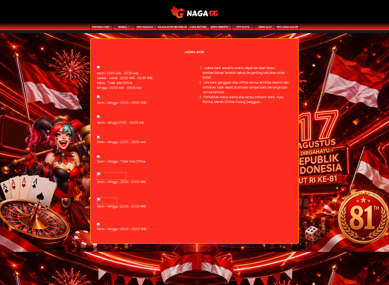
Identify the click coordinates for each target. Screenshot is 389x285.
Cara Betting (198, 27)
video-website (220, 27)
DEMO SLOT (265, 27)
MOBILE (123, 27)
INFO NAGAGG (145, 27)
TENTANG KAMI (101, 27)
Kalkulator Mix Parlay (172, 27)
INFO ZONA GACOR (287, 27)
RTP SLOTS (243, 27)
